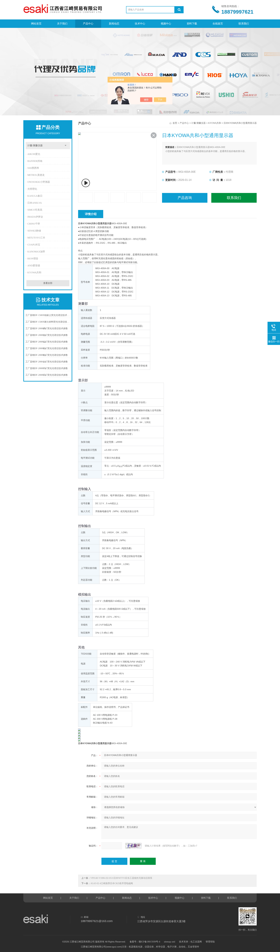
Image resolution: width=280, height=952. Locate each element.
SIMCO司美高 (34, 210)
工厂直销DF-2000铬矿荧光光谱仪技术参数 (46, 348)
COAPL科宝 (33, 244)
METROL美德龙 (36, 175)
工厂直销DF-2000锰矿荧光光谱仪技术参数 (46, 342)
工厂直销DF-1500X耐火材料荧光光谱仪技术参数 (47, 322)
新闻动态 (114, 23)
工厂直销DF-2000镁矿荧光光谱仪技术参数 (46, 375)
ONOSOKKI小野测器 (38, 182)
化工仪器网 (196, 941)
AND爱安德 (33, 265)
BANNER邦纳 (34, 161)
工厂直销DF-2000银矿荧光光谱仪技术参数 (46, 355)
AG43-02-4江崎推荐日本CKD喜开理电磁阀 (111, 883)
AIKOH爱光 (33, 154)
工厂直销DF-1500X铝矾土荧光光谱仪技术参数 (47, 315)
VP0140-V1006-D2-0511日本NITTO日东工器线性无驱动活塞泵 (121, 878)
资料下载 (192, 23)
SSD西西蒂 (33, 168)
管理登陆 (210, 941)
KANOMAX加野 (36, 251)
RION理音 (32, 258)
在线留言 (218, 23)
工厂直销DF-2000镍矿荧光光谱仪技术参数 (46, 335)
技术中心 (140, 23)
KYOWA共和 (34, 272)
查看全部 (47, 283)
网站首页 (36, 23)
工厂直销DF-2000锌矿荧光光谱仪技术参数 (46, 368)
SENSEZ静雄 (34, 230)
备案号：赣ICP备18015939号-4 (145, 941)
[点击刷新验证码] (133, 845)
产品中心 (88, 23)
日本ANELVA (34, 203)
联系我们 (244, 23)
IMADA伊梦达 (35, 216)
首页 (175, 123)
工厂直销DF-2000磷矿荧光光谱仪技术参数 (46, 328)
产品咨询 (185, 198)
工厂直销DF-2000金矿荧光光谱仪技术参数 (46, 361)
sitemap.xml (169, 941)
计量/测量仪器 (35, 145)
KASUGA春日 (34, 196)
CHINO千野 (33, 223)
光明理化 (32, 189)
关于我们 (62, 23)
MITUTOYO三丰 (36, 237)
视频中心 (166, 23)
